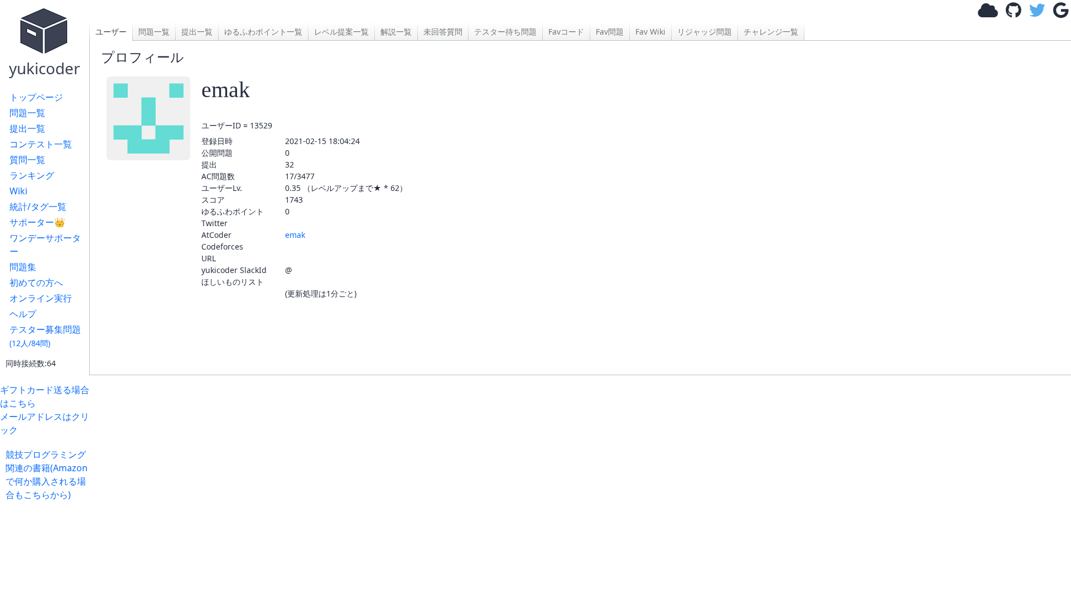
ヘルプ (22, 314)
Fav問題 (610, 31)
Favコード (566, 31)
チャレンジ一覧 (771, 31)
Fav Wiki (650, 31)
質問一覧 (27, 160)
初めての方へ (36, 282)
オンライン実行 (40, 298)
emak (295, 234)
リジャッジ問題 (704, 31)
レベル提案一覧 (341, 31)
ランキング (31, 175)
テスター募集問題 (45, 335)
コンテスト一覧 (40, 144)
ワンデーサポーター (45, 244)
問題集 (22, 267)
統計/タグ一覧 (37, 206)
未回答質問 (442, 31)
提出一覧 (27, 128)
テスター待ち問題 (505, 31)
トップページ (36, 97)
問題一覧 (27, 113)
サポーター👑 (37, 222)
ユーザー (111, 31)
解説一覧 (396, 31)
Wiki (18, 191)
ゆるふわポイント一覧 (263, 31)
